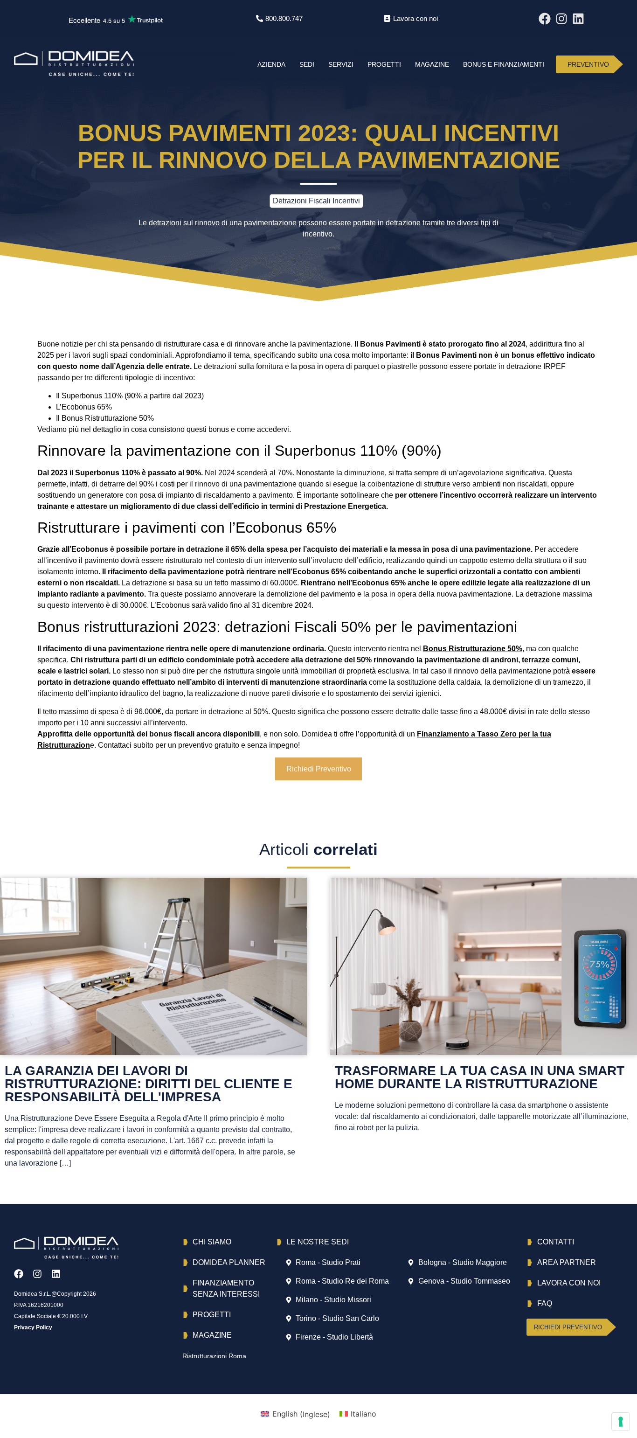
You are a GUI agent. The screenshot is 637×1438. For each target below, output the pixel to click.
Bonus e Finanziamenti (503, 64)
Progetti (384, 64)
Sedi (306, 64)
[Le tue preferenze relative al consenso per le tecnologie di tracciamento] (621, 1422)
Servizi (340, 64)
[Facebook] (545, 19)
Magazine (432, 64)
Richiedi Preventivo (318, 769)
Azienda (271, 64)
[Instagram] (561, 19)
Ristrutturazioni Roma (214, 1356)
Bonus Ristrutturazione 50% (472, 649)
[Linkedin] (578, 19)
